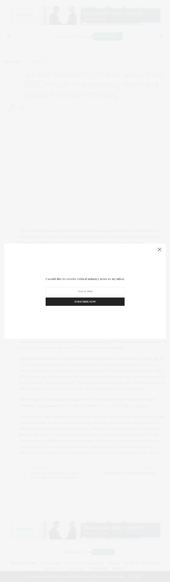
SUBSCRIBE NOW (85, 301)
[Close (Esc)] (159, 250)
